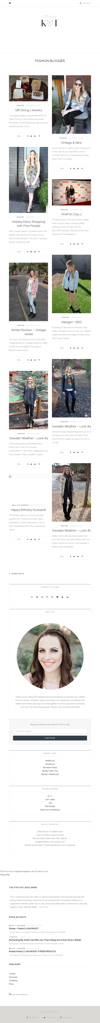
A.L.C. (50, 796)
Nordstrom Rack (50, 767)
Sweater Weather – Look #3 (28, 438)
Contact (12, 974)
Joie (50, 803)
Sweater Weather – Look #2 (71, 530)
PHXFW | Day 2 (71, 214)
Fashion (20, 105)
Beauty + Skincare (17, 925)
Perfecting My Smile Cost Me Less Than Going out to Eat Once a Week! (45, 940)
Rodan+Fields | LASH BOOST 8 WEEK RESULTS (32, 951)
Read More (43, 907)
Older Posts (17, 574)
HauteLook (50, 761)
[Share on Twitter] (31, 136)
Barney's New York (50, 771)
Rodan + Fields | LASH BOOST (24, 928)
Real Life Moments (20, 505)
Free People (50, 806)
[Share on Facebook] (27, 136)
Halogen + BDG (71, 322)
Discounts (13, 977)
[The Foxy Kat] (50, 20)
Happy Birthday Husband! (28, 510)
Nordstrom (50, 764)
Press (11, 984)
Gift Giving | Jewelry (28, 110)
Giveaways (13, 980)
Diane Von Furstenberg (50, 810)
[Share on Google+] (35, 136)
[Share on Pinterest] (39, 136)
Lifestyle (13, 937)
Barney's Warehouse (50, 774)
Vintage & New (71, 142)
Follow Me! (4, 875)
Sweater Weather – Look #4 (71, 426)
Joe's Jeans (50, 799)
